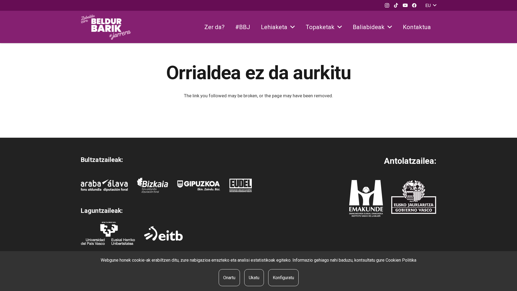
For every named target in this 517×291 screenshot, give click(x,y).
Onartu (229, 277)
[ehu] (108, 233)
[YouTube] (405, 5)
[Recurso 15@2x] (413, 197)
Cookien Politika (401, 260)
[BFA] (152, 185)
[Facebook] (414, 5)
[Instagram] (387, 5)
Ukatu (254, 277)
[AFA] (104, 185)
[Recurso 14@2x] (366, 198)
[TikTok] (396, 5)
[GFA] (198, 185)
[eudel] (240, 185)
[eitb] (163, 233)
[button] (431, 5)
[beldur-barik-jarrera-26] (106, 27)
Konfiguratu (283, 277)
